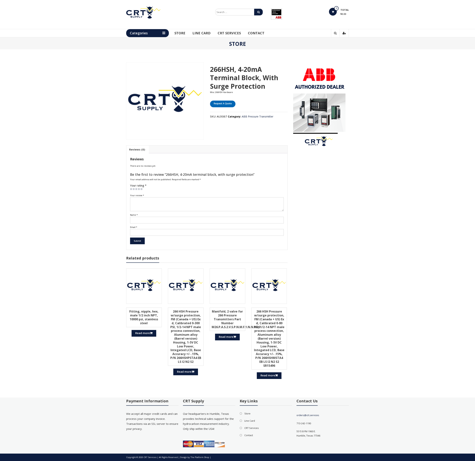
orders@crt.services (308, 415)
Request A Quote (223, 103)
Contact (256, 33)
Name (134, 214)
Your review (137, 195)
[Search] (258, 12)
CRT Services (229, 33)
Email (133, 227)
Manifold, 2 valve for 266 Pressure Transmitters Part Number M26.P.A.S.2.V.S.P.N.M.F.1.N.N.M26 (236, 319)
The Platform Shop (199, 457)
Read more (142, 333)
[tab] (137, 149)
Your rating (138, 185)
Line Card (201, 33)
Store (179, 33)
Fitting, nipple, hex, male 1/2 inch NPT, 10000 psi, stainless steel (143, 317)
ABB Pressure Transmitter (257, 116)
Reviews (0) (137, 149)
